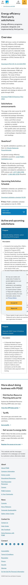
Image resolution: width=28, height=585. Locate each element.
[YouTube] (14, 544)
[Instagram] (18, 544)
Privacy (3, 561)
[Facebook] (2, 544)
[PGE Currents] (22, 544)
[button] (3, 2)
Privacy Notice (12, 298)
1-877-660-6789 (18, 172)
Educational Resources (8, 478)
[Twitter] (6, 544)
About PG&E (5, 468)
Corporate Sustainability (8, 510)
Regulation (4, 558)
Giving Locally (5, 475)
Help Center (5, 526)
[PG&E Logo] (7, 2)
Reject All (14, 308)
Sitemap (3, 568)
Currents (4, 503)
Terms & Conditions (7, 554)
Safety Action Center (7, 514)
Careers (3, 487)
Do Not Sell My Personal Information (12, 572)
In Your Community (7, 494)
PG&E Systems (6, 491)
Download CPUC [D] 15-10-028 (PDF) (13, 64)
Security (3, 565)
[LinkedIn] (10, 544)
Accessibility (5, 551)
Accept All (14, 303)
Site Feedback (5, 530)
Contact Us (4, 523)
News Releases (6, 507)
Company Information (8, 471)
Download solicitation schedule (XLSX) (13, 197)
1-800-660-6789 (13, 174)
